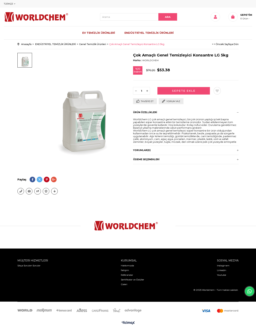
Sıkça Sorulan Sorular (28, 265)
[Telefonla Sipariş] (20, 191)
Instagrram (223, 265)
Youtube (221, 274)
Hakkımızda (127, 265)
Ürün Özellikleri (145, 112)
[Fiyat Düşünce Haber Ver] (54, 191)
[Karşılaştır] (37, 191)
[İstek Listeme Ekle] (29, 191)
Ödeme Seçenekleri (146, 159)
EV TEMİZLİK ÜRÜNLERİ (98, 33)
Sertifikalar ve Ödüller (132, 279)
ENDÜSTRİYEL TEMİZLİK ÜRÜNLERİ (149, 33)
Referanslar (127, 274)
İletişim (125, 270)
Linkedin (221, 270)
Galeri (124, 284)
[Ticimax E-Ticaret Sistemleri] (128, 323)
